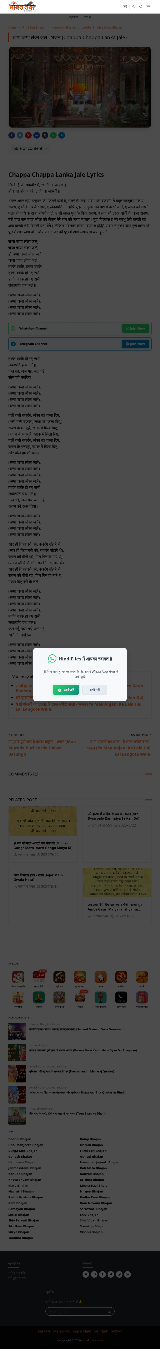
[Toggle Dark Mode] (133, 6)
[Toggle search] (141, 6)
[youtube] (125, 7)
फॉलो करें (68, 690)
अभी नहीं (95, 690)
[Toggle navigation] (148, 6)
